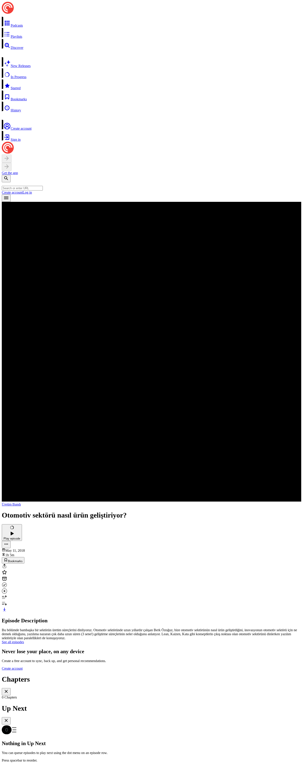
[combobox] (22, 188)
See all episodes (13, 642)
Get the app (10, 173)
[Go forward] (7, 167)
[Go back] (7, 159)
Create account (12, 192)
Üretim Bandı (11, 504)
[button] (151, 22)
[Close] (6, 691)
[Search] (6, 178)
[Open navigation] (6, 198)
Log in (27, 192)
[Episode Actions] (6, 544)
